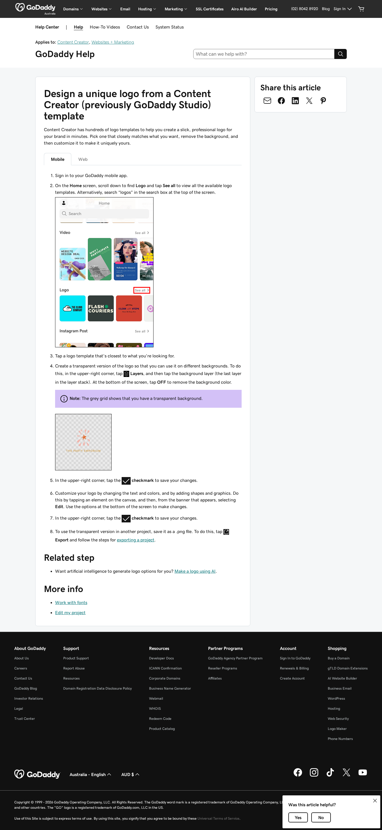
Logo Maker (337, 728)
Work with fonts (71, 602)
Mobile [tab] (57, 159)
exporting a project (135, 539)
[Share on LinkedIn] (295, 101)
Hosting (334, 708)
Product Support (76, 658)
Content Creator (73, 42)
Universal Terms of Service (218, 818)
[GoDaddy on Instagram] (314, 776)
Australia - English (88, 774)
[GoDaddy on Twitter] (346, 776)
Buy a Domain (339, 658)
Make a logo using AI (195, 571)
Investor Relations (28, 698)
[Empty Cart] (361, 9)
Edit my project (70, 612)
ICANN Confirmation (165, 668)
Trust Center (24, 718)
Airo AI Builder (244, 9)
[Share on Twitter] (309, 101)
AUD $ (127, 774)
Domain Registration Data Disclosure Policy (97, 688)
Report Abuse (74, 668)
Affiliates (215, 678)
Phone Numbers (340, 739)
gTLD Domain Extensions (348, 668)
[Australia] (35, 7)
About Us (21, 658)
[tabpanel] (143, 357)
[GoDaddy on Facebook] (298, 776)
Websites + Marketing (112, 42)
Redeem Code (160, 718)
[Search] (340, 54)
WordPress (336, 698)
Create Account (292, 678)
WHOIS (155, 708)
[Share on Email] (267, 101)
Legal (18, 708)
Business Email (340, 688)
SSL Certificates (209, 9)
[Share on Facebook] (281, 101)
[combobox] (264, 53)
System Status (169, 27)
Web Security (338, 718)
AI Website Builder (342, 678)
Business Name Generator (170, 688)
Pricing (271, 9)
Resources (71, 678)
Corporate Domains (164, 678)
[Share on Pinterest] (323, 101)
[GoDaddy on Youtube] (363, 776)
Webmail (156, 698)
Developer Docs (161, 658)
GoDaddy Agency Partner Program (235, 658)
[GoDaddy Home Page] (37, 774)
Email (125, 9)
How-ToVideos (105, 27)
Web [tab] (83, 159)
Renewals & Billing (294, 668)
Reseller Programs (222, 668)
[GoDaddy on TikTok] (330, 776)
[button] (375, 801)
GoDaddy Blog (25, 688)
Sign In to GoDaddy (295, 658)
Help (78, 27)
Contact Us (138, 27)
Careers (20, 668)
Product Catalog (162, 728)
